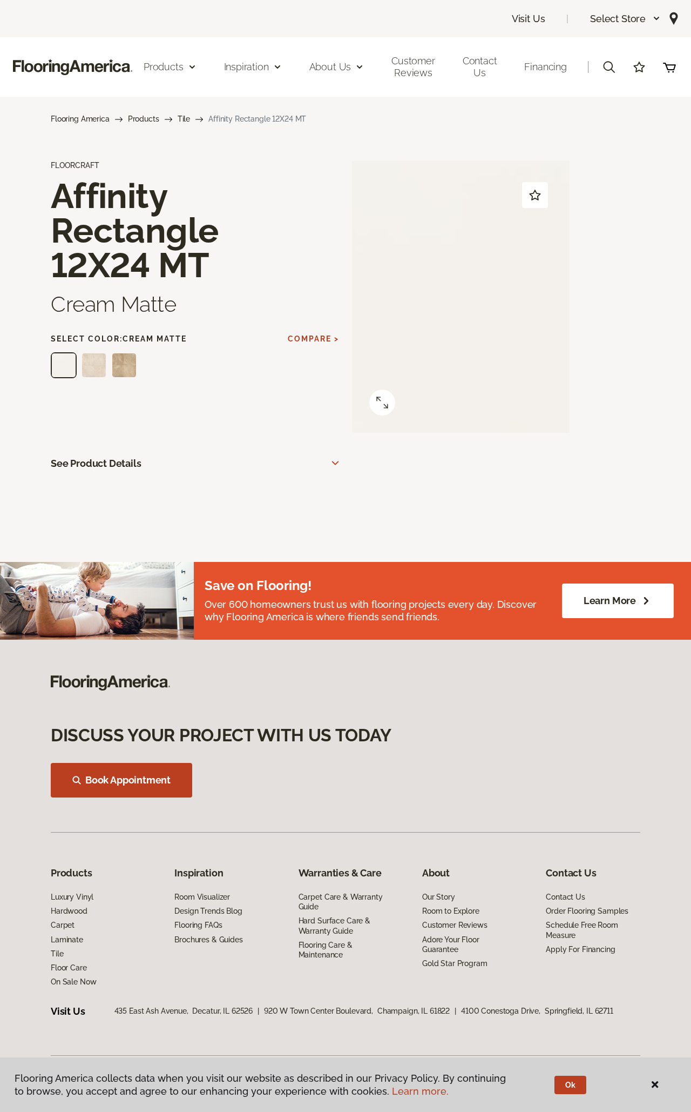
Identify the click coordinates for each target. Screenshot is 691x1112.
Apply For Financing (580, 949)
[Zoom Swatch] (382, 403)
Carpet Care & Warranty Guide (341, 902)
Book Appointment (128, 780)
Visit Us (528, 18)
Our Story (438, 897)
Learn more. (420, 1091)
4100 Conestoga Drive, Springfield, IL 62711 (537, 1011)
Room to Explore (450, 911)
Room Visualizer (202, 897)
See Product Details (96, 463)
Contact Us (480, 66)
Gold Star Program (454, 963)
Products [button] (164, 66)
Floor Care (69, 967)
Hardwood (69, 911)
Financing (545, 66)
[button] (625, 18)
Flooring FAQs (198, 925)
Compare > (313, 338)
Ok (570, 1085)
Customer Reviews (413, 66)
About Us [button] (330, 66)
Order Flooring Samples (587, 911)
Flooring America (80, 119)
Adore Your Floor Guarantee (450, 944)
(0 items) (669, 67)
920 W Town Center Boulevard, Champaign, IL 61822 (357, 1011)
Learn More (610, 600)
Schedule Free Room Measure (582, 930)
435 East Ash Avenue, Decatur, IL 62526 (183, 1011)
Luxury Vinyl (72, 897)
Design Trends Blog (208, 911)
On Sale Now (73, 981)
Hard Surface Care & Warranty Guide (334, 925)
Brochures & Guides (208, 939)
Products (143, 119)
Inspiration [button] (246, 66)
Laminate (67, 939)
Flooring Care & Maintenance (326, 950)
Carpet (62, 925)
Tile (184, 119)
